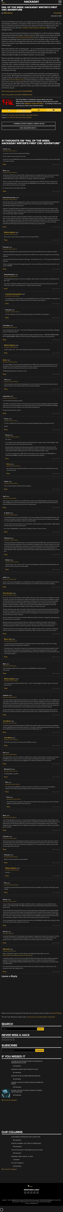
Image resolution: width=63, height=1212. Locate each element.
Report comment (56, 164)
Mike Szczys (8, 13)
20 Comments (17, 1095)
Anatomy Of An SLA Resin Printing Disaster (25, 1076)
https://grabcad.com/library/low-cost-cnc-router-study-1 (18, 955)
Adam (5, 360)
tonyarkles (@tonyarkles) (13, 294)
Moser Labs (8, 639)
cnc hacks (11, 115)
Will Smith (6, 949)
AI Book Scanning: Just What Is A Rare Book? (26, 1143)
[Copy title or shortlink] (11, 16)
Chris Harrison (7, 593)
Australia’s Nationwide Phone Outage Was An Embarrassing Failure (26, 1062)
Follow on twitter (5, 1039)
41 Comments (57, 13)
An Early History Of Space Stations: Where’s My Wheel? (27, 1083)
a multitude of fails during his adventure (33, 28)
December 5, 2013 (56, 16)
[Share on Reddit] (9, 16)
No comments (17, 1072)
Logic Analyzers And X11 (28, 128)
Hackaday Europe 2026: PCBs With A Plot (24, 1069)
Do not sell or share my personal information (41, 1201)
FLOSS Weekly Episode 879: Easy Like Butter (25, 1137)
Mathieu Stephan (9, 232)
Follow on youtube (8, 1039)
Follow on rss (11, 1039)
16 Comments (17, 1066)
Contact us (13, 1039)
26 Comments (17, 1087)
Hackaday (31, 1)
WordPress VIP (34, 1203)
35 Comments (17, 1153)
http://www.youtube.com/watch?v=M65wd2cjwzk (17, 95)
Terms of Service (16, 1201)
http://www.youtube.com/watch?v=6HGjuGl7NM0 (17, 91)
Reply (4, 164)
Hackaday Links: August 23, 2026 (22, 1156)
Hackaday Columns (32, 115)
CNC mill (12, 117)
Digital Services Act (25, 1201)
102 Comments (17, 1146)
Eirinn (8, 464)
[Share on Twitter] (4, 16)
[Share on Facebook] (2, 16)
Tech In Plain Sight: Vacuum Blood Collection (27, 1150)
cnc (8, 117)
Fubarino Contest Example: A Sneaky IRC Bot (28, 123)
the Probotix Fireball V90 (25, 37)
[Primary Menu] (60, 1)
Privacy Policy (57, 1200)
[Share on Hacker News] (7, 16)
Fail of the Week (20, 115)
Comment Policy (56, 1013)
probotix (29, 117)
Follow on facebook (3, 1039)
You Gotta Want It (17, 1163)
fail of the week (21, 117)
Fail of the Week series (16, 80)
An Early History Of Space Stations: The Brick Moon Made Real (26, 1091)
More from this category (9, 1100)
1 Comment (16, 1159)
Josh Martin (7, 721)
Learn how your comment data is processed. (41, 1017)
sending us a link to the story (33, 103)
